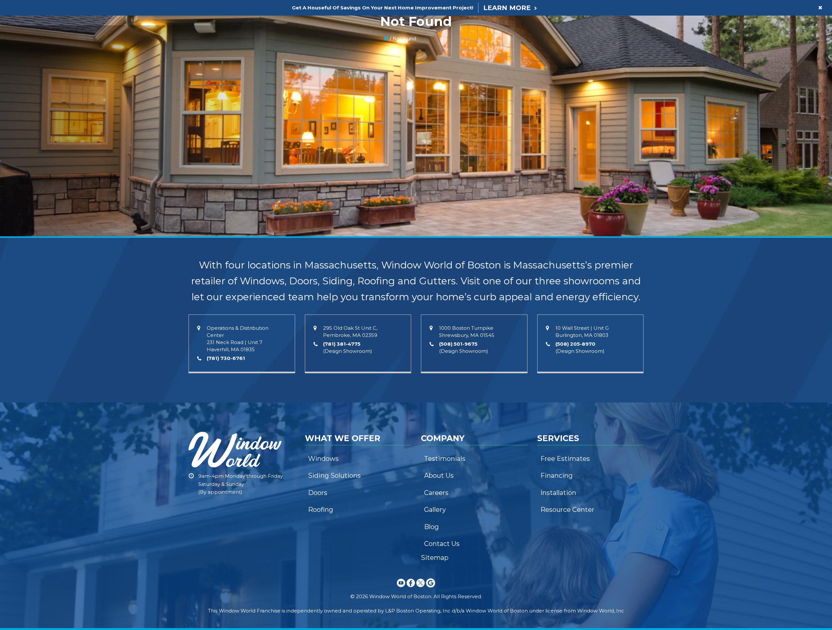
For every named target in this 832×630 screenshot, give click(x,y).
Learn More (507, 8)
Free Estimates (565, 459)
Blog (431, 527)
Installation (558, 493)
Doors (317, 493)
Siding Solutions (334, 475)
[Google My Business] (430, 588)
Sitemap (434, 558)
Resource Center (567, 509)
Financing (556, 475)
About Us (439, 475)
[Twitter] (420, 588)
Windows (323, 459)
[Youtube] (401, 588)
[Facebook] (411, 588)
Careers (436, 493)
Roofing (320, 509)
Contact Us (442, 544)
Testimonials (444, 459)
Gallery (435, 509)
